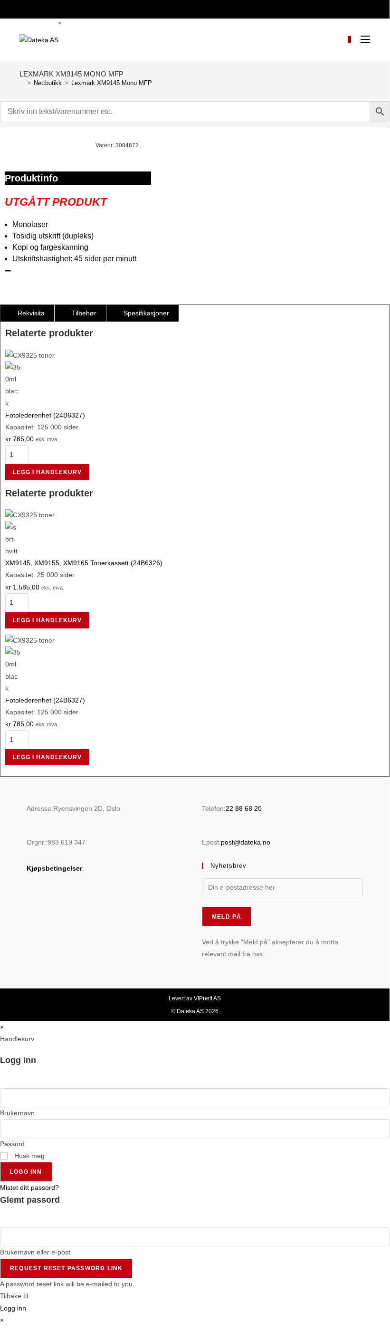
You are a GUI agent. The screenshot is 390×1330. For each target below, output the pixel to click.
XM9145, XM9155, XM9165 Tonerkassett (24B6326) (83, 563)
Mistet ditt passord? (29, 1187)
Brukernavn (17, 1113)
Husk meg (28, 1155)
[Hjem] (21, 82)
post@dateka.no (245, 842)
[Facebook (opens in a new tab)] (188, 8)
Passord (12, 1144)
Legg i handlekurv (47, 472)
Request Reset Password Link (66, 1268)
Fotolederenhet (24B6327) (45, 415)
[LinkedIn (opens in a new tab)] (199, 8)
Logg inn (26, 1171)
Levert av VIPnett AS (195, 998)
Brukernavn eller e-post (35, 1252)
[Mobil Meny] (361, 39)
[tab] (27, 313)
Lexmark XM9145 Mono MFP (111, 82)
